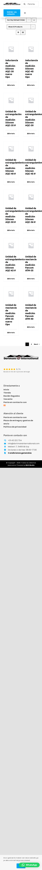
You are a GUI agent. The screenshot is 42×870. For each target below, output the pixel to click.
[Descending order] (34, 20)
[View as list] (23, 32)
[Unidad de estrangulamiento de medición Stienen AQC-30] (30, 100)
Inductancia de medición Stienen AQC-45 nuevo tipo (31, 68)
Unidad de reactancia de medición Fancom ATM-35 (31, 263)
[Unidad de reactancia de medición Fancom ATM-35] (30, 245)
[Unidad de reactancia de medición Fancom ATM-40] (30, 293)
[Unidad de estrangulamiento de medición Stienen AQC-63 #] (11, 245)
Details (12, 85)
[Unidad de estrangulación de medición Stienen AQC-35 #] (11, 100)
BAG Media (30, 465)
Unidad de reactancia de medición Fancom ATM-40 (31, 311)
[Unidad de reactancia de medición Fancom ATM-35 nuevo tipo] (11, 293)
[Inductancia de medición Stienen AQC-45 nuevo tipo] (30, 49)
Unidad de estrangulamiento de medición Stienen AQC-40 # (15, 166)
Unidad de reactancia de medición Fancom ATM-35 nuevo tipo (11, 314)
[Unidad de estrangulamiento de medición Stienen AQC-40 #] (11, 148)
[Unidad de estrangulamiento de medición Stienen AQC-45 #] (30, 148)
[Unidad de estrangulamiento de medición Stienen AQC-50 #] (11, 197)
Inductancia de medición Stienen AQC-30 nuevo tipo (11, 68)
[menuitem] (21, 405)
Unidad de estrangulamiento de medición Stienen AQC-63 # (15, 263)
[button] (29, 865)
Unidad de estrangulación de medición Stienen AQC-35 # (13, 118)
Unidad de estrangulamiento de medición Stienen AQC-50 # (15, 215)
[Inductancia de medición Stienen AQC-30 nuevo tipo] (11, 49)
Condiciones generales (20, 453)
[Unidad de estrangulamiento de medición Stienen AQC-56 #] (30, 197)
